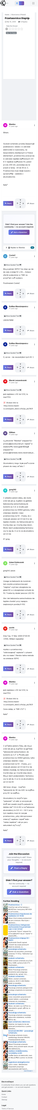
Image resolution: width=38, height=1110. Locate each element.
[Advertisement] (19, 58)
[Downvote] (23, 203)
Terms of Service (8, 1108)
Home (7, 14)
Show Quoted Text (13, 265)
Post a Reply (20, 868)
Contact (4, 1097)
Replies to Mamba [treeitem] (21, 248)
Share (31, 203)
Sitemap (4, 1100)
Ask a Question (20, 232)
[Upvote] (17, 203)
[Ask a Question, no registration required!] (21, 3)
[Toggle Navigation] (33, 3)
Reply (9, 203)
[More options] (34, 125)
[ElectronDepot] (4, 3)
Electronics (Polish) (18, 14)
